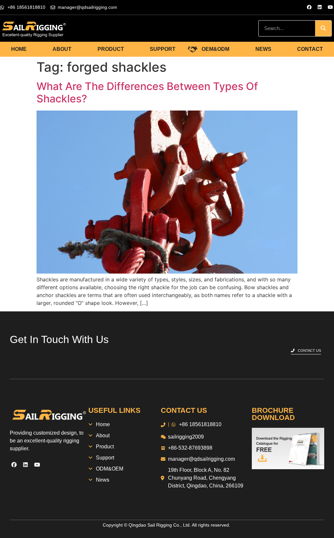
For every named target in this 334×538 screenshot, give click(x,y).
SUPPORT (162, 49)
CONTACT (310, 49)
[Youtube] (330, 7)
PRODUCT (111, 49)
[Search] (323, 28)
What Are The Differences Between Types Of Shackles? (147, 92)
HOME (19, 49)
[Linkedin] (319, 7)
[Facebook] (309, 7)
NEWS (263, 49)
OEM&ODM (215, 49)
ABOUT (62, 49)
